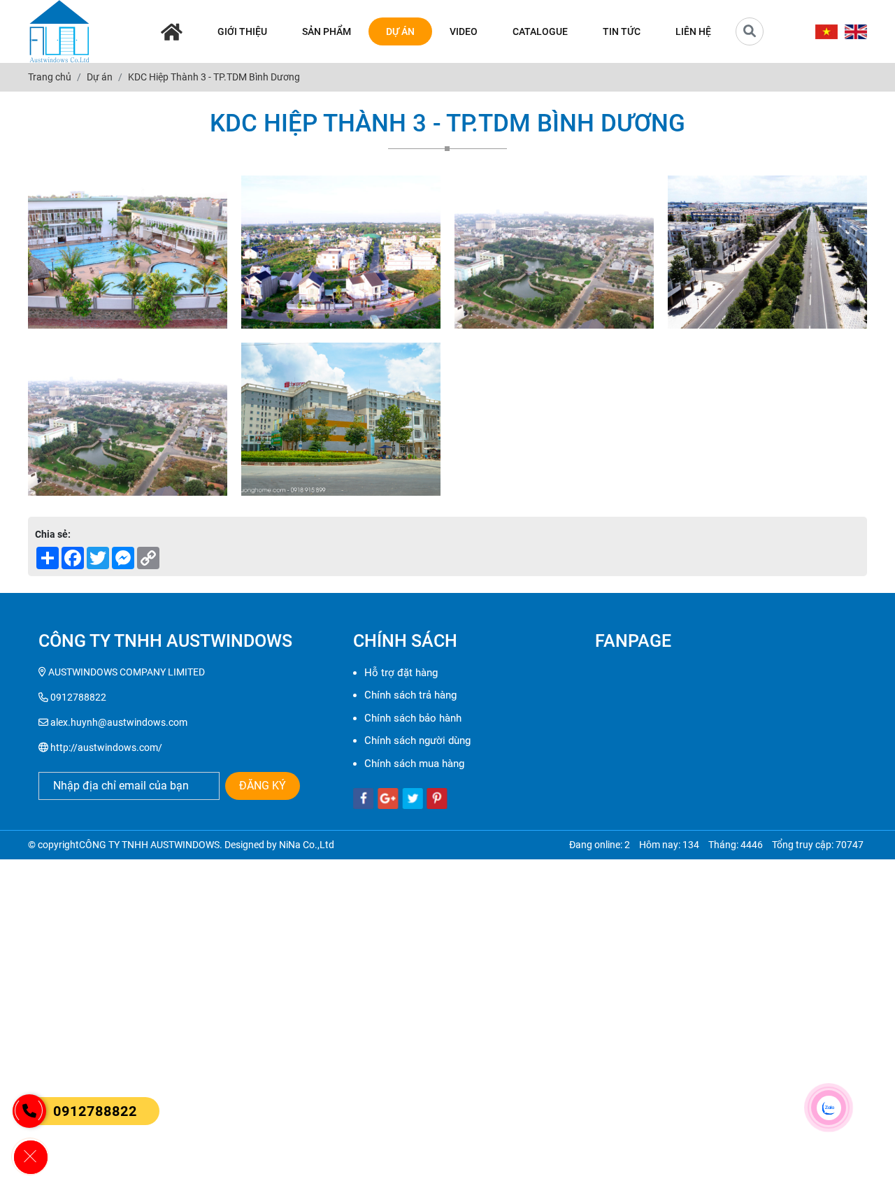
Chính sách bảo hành (412, 718)
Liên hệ (693, 31)
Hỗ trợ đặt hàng (401, 672)
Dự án (400, 31)
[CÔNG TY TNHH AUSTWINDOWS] (59, 31)
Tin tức (621, 31)
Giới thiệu (242, 31)
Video (464, 31)
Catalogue (540, 31)
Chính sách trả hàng (410, 695)
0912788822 (95, 1111)
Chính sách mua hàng (414, 763)
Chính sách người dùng (417, 740)
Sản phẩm (326, 31)
